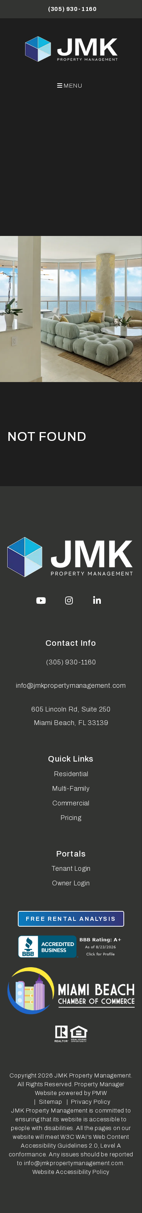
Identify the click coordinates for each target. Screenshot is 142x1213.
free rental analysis (71, 919)
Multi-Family (71, 788)
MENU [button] (73, 86)
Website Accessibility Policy (71, 1172)
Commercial (71, 803)
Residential (71, 774)
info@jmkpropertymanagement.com (71, 685)
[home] (72, 49)
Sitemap (50, 1102)
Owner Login (71, 883)
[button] (41, 600)
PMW (99, 1093)
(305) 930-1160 (72, 9)
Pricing (71, 817)
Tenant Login (71, 868)
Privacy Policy (90, 1102)
